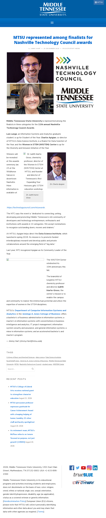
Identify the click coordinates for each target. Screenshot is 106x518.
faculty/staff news (12, 361)
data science (40, 357)
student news (47, 364)
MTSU (100, 2)
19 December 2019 (51, 48)
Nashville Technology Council (30, 364)
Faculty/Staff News (71, 48)
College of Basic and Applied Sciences (20, 357)
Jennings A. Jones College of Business (41, 314)
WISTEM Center (58, 364)
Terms (41, 511)
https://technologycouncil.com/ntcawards (26, 207)
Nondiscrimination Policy (15, 501)
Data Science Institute (53, 357)
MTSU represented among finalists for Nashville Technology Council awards (53, 40)
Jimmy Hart (35, 48)
